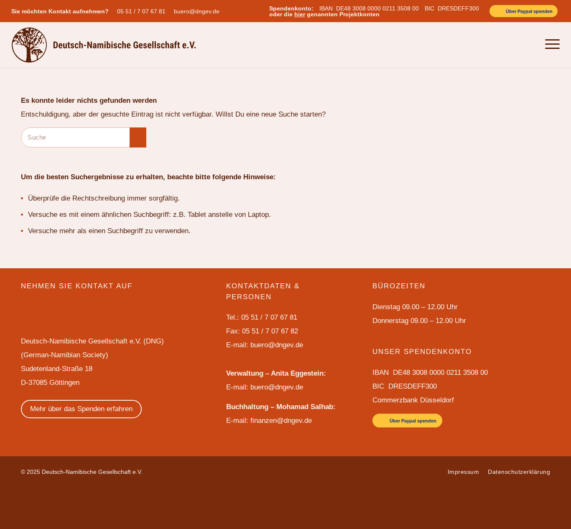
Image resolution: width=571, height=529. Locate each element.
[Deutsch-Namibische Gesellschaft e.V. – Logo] (103, 44)
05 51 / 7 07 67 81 (141, 11)
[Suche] (531, 45)
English (485, 44)
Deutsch (509, 44)
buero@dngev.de (196, 11)
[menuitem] (143, 11)
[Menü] (550, 45)
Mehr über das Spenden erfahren (81, 409)
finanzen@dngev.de (281, 421)
